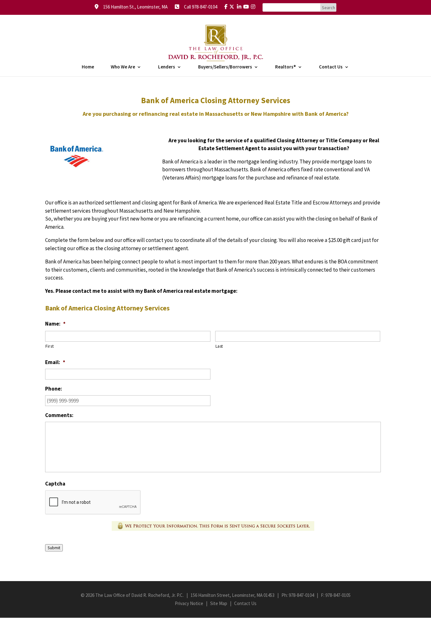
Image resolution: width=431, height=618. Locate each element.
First (49, 346)
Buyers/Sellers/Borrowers (225, 67)
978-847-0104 (301, 595)
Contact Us (331, 67)
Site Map (218, 603)
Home (88, 67)
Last (219, 346)
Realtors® (285, 67)
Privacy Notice (189, 603)
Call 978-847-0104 (198, 7)
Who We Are (123, 67)
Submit (54, 547)
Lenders (166, 67)
